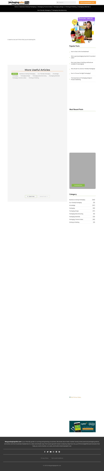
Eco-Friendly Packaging (44, 10)
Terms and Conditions (57, 458)
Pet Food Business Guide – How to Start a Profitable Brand (80, 141)
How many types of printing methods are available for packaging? (82, 63)
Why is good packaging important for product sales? (83, 57)
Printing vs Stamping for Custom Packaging (81, 148)
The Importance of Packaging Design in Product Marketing (81, 78)
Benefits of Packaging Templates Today (30, 185)
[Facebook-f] (45, 451)
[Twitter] (47, 451)
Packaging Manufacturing (59, 10)
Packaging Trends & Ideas (45, 6)
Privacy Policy (44, 458)
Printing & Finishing (71, 6)
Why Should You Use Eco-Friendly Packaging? (83, 68)
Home (16, 6)
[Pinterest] (59, 451)
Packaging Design (59, 6)
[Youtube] (50, 451)
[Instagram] (53, 451)
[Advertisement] (37, 26)
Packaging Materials (83, 6)
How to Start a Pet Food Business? (80, 51)
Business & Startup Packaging (28, 6)
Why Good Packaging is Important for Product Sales (35, 155)
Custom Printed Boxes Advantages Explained (32, 118)
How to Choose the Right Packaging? (81, 73)
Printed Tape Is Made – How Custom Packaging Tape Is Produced (79, 134)
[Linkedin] (56, 451)
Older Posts (31, 196)
